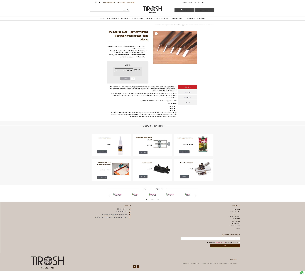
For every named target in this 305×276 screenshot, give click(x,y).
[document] (152, 138)
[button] (129, 127)
